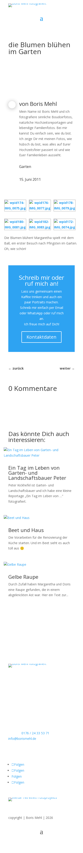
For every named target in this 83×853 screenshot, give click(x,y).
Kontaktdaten (41, 337)
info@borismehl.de (22, 738)
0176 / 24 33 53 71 (35, 733)
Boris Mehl (43, 103)
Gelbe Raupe (23, 576)
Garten (25, 166)
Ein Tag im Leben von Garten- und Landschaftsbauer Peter (37, 472)
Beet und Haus (26, 530)
